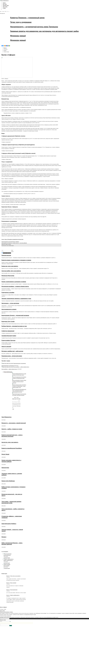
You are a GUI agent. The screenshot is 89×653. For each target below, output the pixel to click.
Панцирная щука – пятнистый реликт (12, 356)
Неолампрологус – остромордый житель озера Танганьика (44, 26)
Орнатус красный (6, 346)
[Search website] (3, 9)
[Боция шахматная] (7, 553)
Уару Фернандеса (6, 417)
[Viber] (5, 11)
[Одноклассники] (2, 11)
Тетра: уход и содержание (31, 22)
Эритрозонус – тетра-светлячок (10, 303)
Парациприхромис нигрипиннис (8, 365)
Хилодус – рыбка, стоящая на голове (12, 429)
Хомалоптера (5, 467)
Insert (10, 625)
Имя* (12, 250)
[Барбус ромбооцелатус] (9, 559)
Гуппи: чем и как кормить (15, 576)
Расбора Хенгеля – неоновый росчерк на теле (14, 326)
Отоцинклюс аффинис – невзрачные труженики (12, 516)
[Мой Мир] (9, 11)
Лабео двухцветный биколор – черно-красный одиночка (12, 543)
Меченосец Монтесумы (8, 275)
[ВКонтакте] (0, 11)
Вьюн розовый (6, 565)
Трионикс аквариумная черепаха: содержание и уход (16, 298)
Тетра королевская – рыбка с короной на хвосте (13, 509)
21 (17, 404)
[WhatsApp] (7, 11)
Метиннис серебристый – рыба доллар (12, 351)
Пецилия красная (6, 255)
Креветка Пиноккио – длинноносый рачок (37, 17)
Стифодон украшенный (8, 331)
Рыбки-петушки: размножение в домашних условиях (13, 487)
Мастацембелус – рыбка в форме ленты (9, 369)
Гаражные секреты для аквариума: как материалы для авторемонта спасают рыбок (54, 31)
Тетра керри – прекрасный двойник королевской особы (11, 502)
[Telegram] (4, 11)
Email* (12, 251)
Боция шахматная (7, 555)
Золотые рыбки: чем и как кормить (11, 271)
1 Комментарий (7, 557)
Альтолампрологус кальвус (9, 309)
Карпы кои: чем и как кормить (10, 266)
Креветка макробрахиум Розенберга (12, 448)
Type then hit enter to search (15, 618)
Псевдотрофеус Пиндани (8, 340)
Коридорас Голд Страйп (8, 321)
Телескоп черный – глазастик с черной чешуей (12, 530)
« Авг (13, 408)
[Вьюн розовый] (7, 564)
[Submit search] (10, 621)
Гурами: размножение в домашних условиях (14, 281)
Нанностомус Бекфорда (8, 481)
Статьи (5, 50)
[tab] (6, 372)
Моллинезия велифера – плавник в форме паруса (15, 286)
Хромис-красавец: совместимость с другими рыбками (11, 460)
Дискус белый (5, 454)
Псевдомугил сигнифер (8, 292)
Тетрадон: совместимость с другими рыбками (12, 474)
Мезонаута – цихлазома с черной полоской (14, 423)
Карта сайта (2, 610)
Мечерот (4, 537)
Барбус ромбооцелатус (8, 560)
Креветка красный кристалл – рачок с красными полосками (12, 435)
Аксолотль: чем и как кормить (10, 442)
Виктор (5, 47)
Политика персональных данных (6, 612)
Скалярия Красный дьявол (9, 335)
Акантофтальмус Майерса (9, 523)
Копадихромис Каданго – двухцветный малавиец (15, 315)
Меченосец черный (28, 35)
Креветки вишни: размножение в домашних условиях (16, 260)
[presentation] (6, 372)
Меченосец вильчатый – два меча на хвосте (12, 494)
